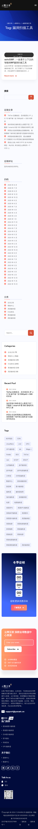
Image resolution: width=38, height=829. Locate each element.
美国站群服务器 (22, 524)
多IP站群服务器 (22, 470)
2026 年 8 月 (12, 185)
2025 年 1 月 (12, 219)
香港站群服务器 (11, 540)
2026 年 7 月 (12, 188)
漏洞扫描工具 (22, 28)
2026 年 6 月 (12, 191)
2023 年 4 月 (12, 268)
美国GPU (9, 508)
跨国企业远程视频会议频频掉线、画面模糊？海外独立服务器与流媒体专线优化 (19, 131)
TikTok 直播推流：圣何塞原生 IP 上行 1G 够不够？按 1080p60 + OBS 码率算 (18, 118)
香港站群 (20, 534)
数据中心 (9, 481)
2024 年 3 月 (12, 241)
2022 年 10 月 (13, 284)
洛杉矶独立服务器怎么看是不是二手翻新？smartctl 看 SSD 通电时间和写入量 (19, 125)
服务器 (8, 492)
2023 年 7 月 (12, 259)
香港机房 (9, 534)
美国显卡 (25, 513)
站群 (7, 502)
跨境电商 (9, 529)
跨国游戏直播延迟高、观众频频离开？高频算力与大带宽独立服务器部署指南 (19, 137)
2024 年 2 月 (12, 244)
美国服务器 (11, 309)
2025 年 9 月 (12, 200)
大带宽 (8, 476)
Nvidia (8, 455)
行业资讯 (11, 312)
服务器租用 (19, 492)
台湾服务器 (10, 465)
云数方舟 (20, 54)
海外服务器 (10, 497)
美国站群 (9, 524)
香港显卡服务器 (8, 730)
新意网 (8, 486)
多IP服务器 (23, 465)
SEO (17, 455)
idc (20, 449)
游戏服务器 (23, 497)
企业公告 (11, 303)
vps (7, 460)
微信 (6, 785)
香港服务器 (11, 315)
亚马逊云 (6, 738)
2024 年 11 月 (12, 222)
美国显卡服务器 (11, 518)
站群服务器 (18, 502)
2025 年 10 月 (13, 197)
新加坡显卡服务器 (9, 726)
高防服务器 (11, 318)
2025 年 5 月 (12, 210)
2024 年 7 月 (12, 228)
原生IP (25, 460)
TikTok (26, 455)
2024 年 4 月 (12, 238)
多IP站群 (9, 470)
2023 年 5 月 (12, 265)
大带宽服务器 (20, 476)
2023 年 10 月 (13, 250)
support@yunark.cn (15, 711)
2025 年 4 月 (12, 213)
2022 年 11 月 (12, 281)
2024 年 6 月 (12, 231)
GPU (27, 444)
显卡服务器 (19, 486)
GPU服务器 (10, 449)
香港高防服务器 (11, 545)
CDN (19, 439)
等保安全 (6, 742)
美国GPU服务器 (23, 508)
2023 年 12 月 (12, 247)
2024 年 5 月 (12, 234)
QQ (6, 781)
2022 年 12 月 (12, 278)
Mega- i (28, 449)
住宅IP (16, 460)
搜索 (6, 91)
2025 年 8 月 (12, 203)
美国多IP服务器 (11, 513)
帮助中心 (11, 306)
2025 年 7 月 (12, 207)
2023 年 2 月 (12, 275)
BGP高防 (9, 439)
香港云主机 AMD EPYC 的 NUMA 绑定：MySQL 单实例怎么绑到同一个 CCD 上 (18, 145)
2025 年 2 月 (12, 216)
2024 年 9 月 (12, 225)
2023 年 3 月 (12, 272)
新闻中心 (6, 758)
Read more (9, 76)
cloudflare (10, 444)
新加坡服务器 (22, 481)
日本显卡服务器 (8, 734)
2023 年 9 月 (12, 253)
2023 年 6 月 (12, 262)
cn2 (20, 444)
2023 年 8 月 (12, 256)
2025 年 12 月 (12, 194)
